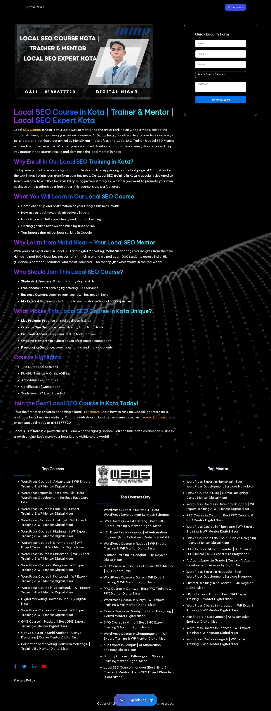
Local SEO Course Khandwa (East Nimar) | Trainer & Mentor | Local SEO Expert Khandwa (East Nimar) (139, 672)
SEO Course (32, 130)
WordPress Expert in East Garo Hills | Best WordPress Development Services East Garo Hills (54, 497)
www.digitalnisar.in (157, 417)
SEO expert (90, 412)
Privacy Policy (24, 680)
